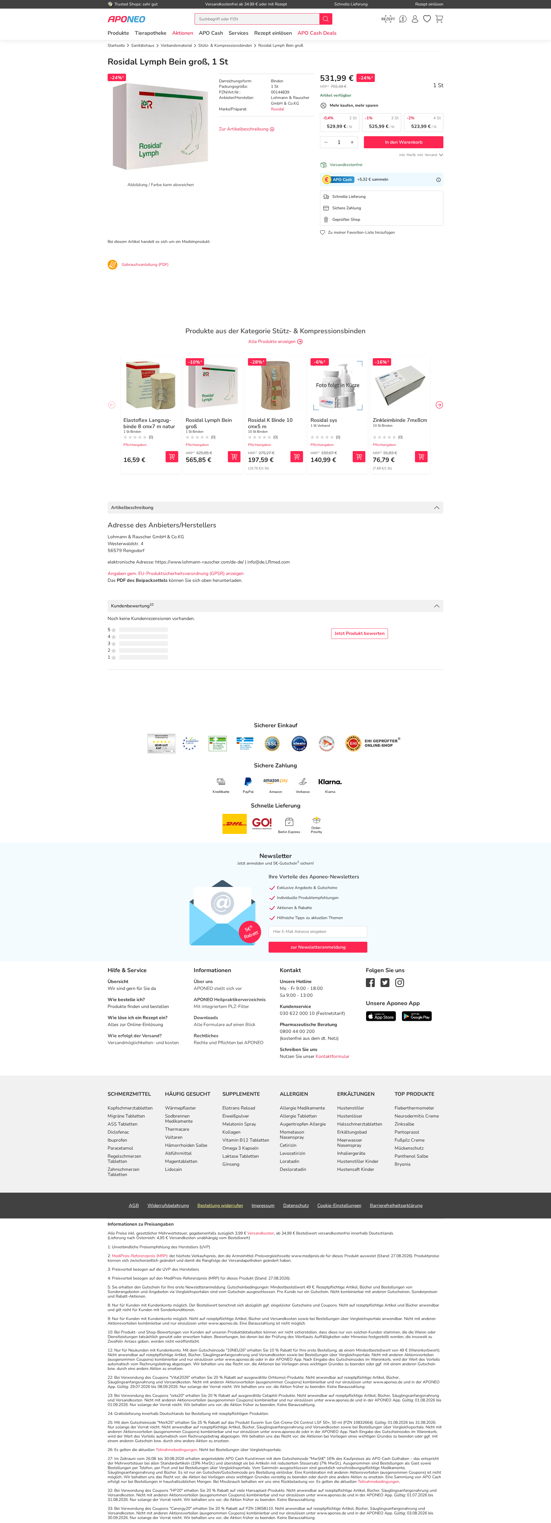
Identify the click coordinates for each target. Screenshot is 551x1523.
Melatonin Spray (239, 1124)
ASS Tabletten (122, 1124)
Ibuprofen (117, 1140)
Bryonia (402, 1164)
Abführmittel (178, 1153)
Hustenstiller (350, 1108)
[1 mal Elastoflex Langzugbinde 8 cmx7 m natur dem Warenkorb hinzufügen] (172, 456)
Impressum (263, 1205)
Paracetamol (120, 1148)
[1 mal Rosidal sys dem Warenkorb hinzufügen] (359, 456)
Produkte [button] (118, 33)
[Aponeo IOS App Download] (381, 1016)
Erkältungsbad (352, 1132)
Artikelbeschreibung (132, 507)
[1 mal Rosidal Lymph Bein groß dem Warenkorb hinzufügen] (234, 456)
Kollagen (231, 1132)
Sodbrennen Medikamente (179, 1118)
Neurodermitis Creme (417, 1116)
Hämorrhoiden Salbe (186, 1145)
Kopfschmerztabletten (130, 1108)
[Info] (438, 179)
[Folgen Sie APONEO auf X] (385, 982)
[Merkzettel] (427, 19)
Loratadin (289, 1161)
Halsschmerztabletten (359, 1124)
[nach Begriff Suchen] (325, 19)
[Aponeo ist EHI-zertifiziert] (190, 743)
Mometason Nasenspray (292, 1134)
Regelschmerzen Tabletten (124, 1159)
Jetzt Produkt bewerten (360, 633)
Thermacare (177, 1129)
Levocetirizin (292, 1153)
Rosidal (277, 109)
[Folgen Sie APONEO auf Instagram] (399, 982)
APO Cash (211, 33)
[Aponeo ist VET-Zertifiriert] (245, 743)
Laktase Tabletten (240, 1156)
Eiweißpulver (235, 1116)
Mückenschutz (409, 1148)
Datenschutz (296, 1205)
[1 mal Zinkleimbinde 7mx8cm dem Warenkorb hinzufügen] (421, 456)
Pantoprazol (407, 1132)
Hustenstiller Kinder (358, 1161)
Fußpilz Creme (409, 1140)
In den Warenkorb (403, 142)
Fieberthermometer (414, 1108)
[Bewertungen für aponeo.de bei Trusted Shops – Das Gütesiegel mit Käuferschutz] (161, 743)
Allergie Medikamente (302, 1108)
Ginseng (230, 1164)
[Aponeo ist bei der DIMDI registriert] (217, 743)
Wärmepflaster (180, 1108)
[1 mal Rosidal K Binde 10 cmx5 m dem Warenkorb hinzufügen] (296, 456)
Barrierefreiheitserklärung (396, 1205)
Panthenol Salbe (411, 1156)
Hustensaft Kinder (355, 1169)
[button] (182, 33)
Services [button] (239, 33)
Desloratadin (293, 1169)
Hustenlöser (349, 1116)
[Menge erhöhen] (352, 142)
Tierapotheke (150, 33)
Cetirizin (288, 1145)
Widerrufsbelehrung (168, 1205)
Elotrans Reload (238, 1108)
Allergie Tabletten (298, 1116)
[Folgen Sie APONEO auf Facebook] (370, 982)
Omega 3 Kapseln (240, 1148)
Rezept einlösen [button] (273, 33)
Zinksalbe (404, 1124)
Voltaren (174, 1137)
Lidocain (173, 1169)
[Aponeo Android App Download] (417, 1016)
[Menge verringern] (326, 142)
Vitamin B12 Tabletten (245, 1140)
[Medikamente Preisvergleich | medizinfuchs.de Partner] (327, 744)
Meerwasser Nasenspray (349, 1142)
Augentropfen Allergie (303, 1124)
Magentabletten (181, 1161)
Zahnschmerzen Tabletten (123, 1172)
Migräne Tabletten (126, 1116)
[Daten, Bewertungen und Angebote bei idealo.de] (299, 744)
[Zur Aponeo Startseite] (126, 18)
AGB (134, 1205)
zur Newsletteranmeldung (318, 947)
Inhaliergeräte (351, 1153)
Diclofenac (118, 1132)
